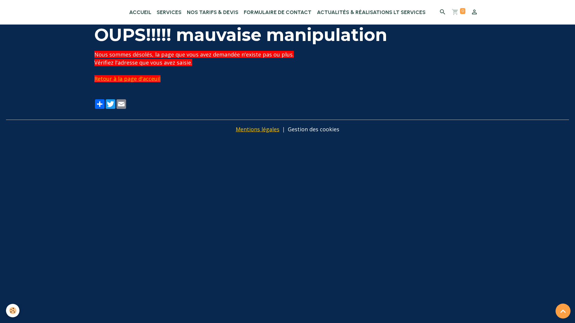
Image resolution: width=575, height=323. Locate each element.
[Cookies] (12, 310)
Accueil (140, 12)
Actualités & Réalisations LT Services (371, 12)
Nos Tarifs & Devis (212, 12)
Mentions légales (257, 129)
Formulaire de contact (277, 12)
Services (169, 12)
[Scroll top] (563, 311)
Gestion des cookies (313, 129)
